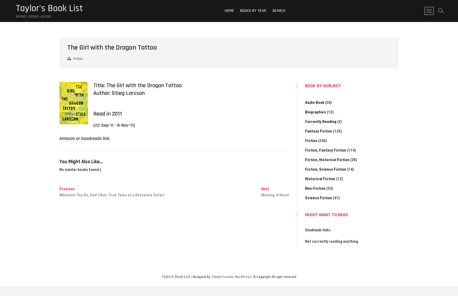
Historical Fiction (320, 178)
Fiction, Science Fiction (325, 169)
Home (229, 11)
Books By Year (253, 11)
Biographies (315, 112)
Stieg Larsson (128, 93)
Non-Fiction (315, 188)
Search (278, 11)
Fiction (78, 58)
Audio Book (314, 102)
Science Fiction (318, 198)
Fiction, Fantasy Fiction (325, 150)
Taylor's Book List (49, 8)
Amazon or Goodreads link (84, 138)
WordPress (243, 277)
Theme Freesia (222, 277)
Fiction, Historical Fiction (327, 159)
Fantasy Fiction (318, 131)
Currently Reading (320, 121)
